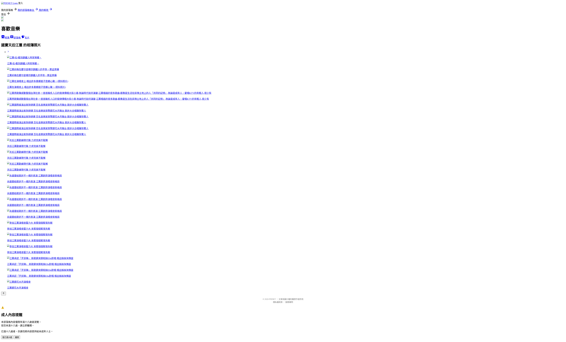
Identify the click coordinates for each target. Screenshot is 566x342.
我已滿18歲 (7, 337)
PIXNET (272, 299)
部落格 (17, 37)
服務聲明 (289, 302)
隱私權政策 (278, 302)
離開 (17, 337)
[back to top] (3, 293)
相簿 (7, 37)
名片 (27, 37)
